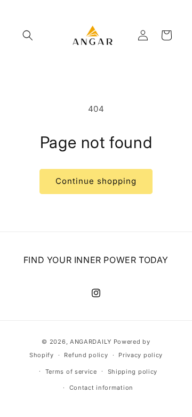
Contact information (101, 387)
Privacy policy (140, 355)
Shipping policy (133, 371)
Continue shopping (96, 181)
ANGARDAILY (90, 341)
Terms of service (71, 371)
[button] (27, 35)
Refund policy (86, 355)
